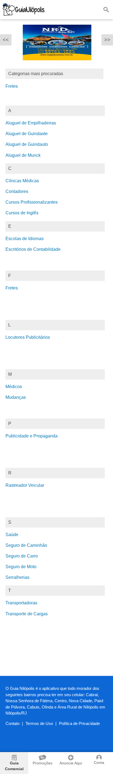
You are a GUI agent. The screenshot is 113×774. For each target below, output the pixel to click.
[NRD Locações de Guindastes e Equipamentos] (57, 64)
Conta (99, 762)
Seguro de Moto (20, 566)
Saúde (11, 534)
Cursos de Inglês (21, 212)
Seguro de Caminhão (26, 545)
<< (6, 39)
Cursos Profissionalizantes (31, 202)
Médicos (13, 386)
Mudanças (15, 397)
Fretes (11, 86)
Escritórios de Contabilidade (33, 249)
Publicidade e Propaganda (31, 436)
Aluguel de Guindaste (26, 133)
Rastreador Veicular (24, 485)
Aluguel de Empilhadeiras (30, 123)
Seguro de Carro (21, 556)
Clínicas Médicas (22, 180)
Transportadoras (21, 603)
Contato (12, 723)
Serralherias (17, 577)
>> (107, 39)
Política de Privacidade (79, 723)
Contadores (16, 191)
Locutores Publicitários (27, 337)
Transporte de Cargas (26, 613)
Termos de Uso (39, 723)
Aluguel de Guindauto (26, 144)
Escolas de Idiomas (24, 238)
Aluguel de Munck (23, 155)
